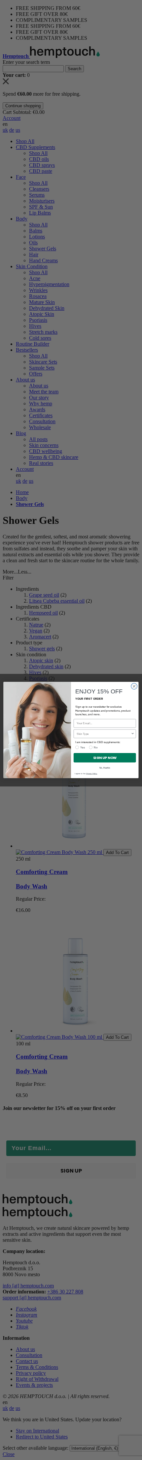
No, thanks (104, 767)
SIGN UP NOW (105, 757)
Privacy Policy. (91, 774)
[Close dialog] (134, 686)
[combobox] (104, 734)
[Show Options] (132, 734)
